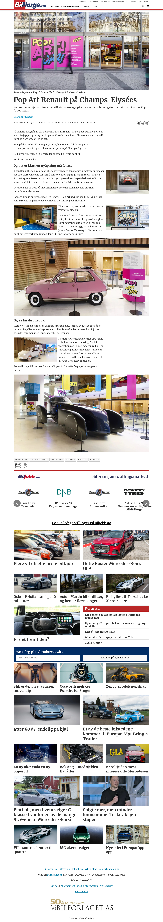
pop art (82, 460)
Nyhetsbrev (106, 886)
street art (57, 460)
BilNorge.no (50, 869)
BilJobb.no (105, 2)
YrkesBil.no (82, 2)
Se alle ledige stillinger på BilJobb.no (81, 523)
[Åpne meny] (148, 6)
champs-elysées (39, 460)
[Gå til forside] (30, 4)
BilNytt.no (94, 2)
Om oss (54, 886)
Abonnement (68, 886)
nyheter (94, 460)
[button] (17, 503)
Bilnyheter (55, 6)
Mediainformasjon (87, 886)
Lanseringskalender (71, 6)
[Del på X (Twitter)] (143, 123)
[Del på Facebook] (139, 123)
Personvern (81, 891)
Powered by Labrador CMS (81, 918)
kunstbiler (21, 460)
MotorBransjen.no (119, 2)
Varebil (96, 6)
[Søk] (143, 6)
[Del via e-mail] (147, 123)
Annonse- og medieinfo (139, 2)
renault (70, 460)
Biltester (86, 6)
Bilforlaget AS (54, 874)
